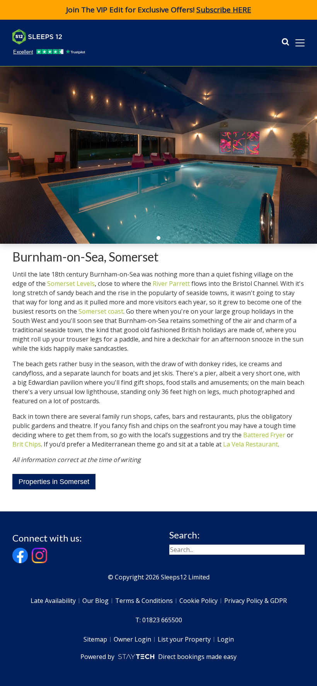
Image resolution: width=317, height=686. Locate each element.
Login (225, 639)
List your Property (184, 639)
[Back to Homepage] (70, 36)
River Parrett (171, 283)
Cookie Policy (198, 600)
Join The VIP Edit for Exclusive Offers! (158, 10)
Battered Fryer (264, 435)
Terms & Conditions (144, 600)
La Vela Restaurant (250, 444)
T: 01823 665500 (158, 620)
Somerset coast (100, 311)
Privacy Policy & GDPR (255, 600)
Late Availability (53, 600)
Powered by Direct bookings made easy (158, 656)
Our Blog (95, 600)
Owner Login (132, 639)
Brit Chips (26, 444)
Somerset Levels (71, 283)
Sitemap (95, 639)
